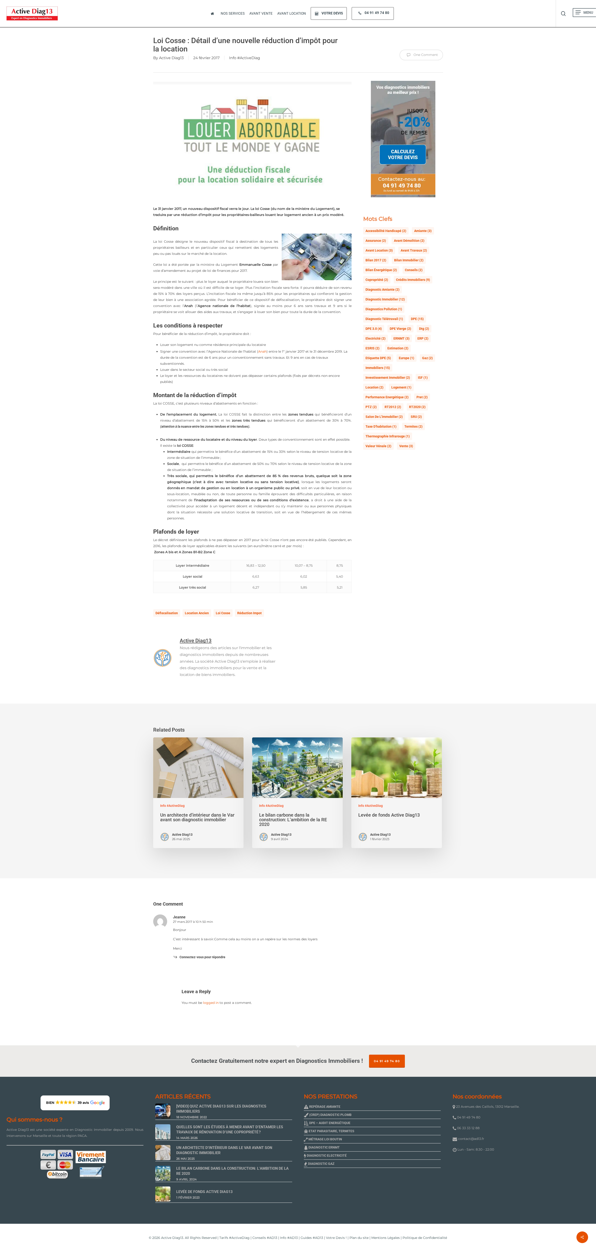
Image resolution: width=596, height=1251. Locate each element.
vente (406, 446)
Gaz (427, 358)
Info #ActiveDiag (244, 58)
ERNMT (401, 338)
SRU (416, 417)
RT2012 (393, 407)
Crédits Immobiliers (413, 280)
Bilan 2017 (376, 260)
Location (374, 387)
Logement (401, 387)
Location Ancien (197, 613)
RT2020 (417, 407)
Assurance (376, 240)
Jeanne (179, 917)
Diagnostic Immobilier (385, 299)
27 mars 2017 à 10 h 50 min (193, 922)
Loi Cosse (223, 613)
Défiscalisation (167, 613)
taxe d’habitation (381, 426)
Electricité (376, 338)
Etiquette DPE (378, 358)
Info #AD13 (289, 1238)
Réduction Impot (249, 613)
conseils (414, 270)
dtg (424, 329)
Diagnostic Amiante (383, 289)
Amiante (423, 231)
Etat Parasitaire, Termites (331, 1131)
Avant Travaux (414, 250)
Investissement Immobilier (388, 377)
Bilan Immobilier (408, 260)
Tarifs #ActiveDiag (234, 1238)
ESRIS (372, 348)
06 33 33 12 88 (468, 1128)
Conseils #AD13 (264, 1238)
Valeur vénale (378, 446)
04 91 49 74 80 (387, 1061)
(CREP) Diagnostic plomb (330, 1115)
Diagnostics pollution (384, 309)
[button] (578, 12)
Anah (262, 351)
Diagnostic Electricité (326, 1155)
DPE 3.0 (374, 329)
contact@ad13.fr (471, 1139)
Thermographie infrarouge (388, 436)
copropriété (377, 280)
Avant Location (379, 250)
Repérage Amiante (324, 1106)
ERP (422, 338)
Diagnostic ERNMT (324, 1147)
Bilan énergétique (381, 270)
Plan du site (359, 1238)
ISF (423, 377)
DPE (417, 319)
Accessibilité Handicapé (386, 231)
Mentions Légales (385, 1238)
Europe (406, 358)
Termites (413, 426)
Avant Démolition (409, 240)
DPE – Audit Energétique (329, 1123)
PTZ (371, 407)
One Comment (425, 55)
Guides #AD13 (312, 1238)
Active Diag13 (171, 58)
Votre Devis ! (336, 1238)
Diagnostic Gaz (321, 1164)
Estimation (397, 348)
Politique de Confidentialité (425, 1238)
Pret (422, 397)
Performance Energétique (387, 397)
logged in (211, 1003)
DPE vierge (400, 329)
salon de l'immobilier (384, 417)
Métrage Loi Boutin (325, 1139)
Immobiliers (378, 368)
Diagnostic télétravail (384, 319)
